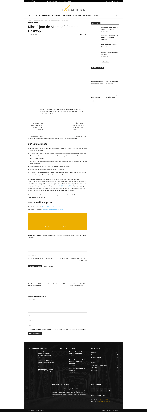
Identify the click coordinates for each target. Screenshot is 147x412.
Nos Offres (46, 15)
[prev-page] (29, 289)
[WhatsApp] (49, 38)
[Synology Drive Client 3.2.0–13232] (57, 276)
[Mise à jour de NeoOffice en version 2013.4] (112, 90)
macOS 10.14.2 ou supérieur (64, 186)
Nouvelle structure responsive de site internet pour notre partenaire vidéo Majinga (47, 353)
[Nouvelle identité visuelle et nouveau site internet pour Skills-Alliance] (32, 363)
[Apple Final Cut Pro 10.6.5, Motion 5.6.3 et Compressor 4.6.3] (37, 276)
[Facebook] (106, 1)
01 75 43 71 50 (104, 400)
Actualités (36, 15)
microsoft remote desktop (49, 235)
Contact (69, 1)
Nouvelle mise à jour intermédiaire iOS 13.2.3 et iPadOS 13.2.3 (73, 259)
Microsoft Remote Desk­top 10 (51, 207)
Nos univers (67, 15)
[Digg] (76, 38)
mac (34, 235)
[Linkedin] (112, 1)
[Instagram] (109, 1)
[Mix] (69, 38)
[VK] (73, 38)
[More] (84, 38)
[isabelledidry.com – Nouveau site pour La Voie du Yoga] (32, 371)
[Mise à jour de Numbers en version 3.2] (112, 75)
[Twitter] (105, 390)
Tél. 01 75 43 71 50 (62, 1)
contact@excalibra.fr (104, 401)
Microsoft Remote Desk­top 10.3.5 (53, 209)
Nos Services (56, 15)
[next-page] (32, 289)
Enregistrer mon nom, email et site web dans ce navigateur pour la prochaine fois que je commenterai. (58, 329)
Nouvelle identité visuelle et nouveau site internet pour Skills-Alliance (47, 362)
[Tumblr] (61, 38)
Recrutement (87, 15)
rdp (77, 235)
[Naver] (80, 38)
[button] (117, 15)
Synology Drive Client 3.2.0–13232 (56, 283)
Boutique (77, 15)
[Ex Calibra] (73, 8)
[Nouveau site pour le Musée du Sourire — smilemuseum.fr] (95, 30)
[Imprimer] (37, 38)
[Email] (29, 38)
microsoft (39, 235)
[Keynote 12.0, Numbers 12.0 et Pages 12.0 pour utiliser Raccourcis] (78, 276)
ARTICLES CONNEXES (35, 266)
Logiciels (41, 20)
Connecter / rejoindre (52, 1)
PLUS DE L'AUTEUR (48, 266)
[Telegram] (65, 38)
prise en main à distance (68, 235)
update (84, 235)
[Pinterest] (45, 38)
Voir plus (105, 61)
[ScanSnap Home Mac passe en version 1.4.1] (97, 90)
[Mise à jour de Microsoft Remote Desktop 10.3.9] (97, 75)
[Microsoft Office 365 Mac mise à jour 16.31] (95, 55)
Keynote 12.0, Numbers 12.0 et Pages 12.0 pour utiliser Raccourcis (109, 37)
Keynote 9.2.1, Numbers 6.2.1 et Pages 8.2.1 (40, 258)
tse (80, 235)
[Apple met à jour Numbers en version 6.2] (95, 47)
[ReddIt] (57, 38)
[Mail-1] (109, 390)
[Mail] (115, 1)
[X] (117, 1)
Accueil (29, 20)
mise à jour (59, 235)
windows (31, 237)
